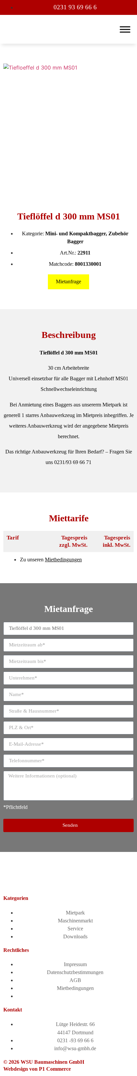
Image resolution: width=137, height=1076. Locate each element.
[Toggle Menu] (125, 29)
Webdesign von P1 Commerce (37, 1069)
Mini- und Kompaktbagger (75, 233)
